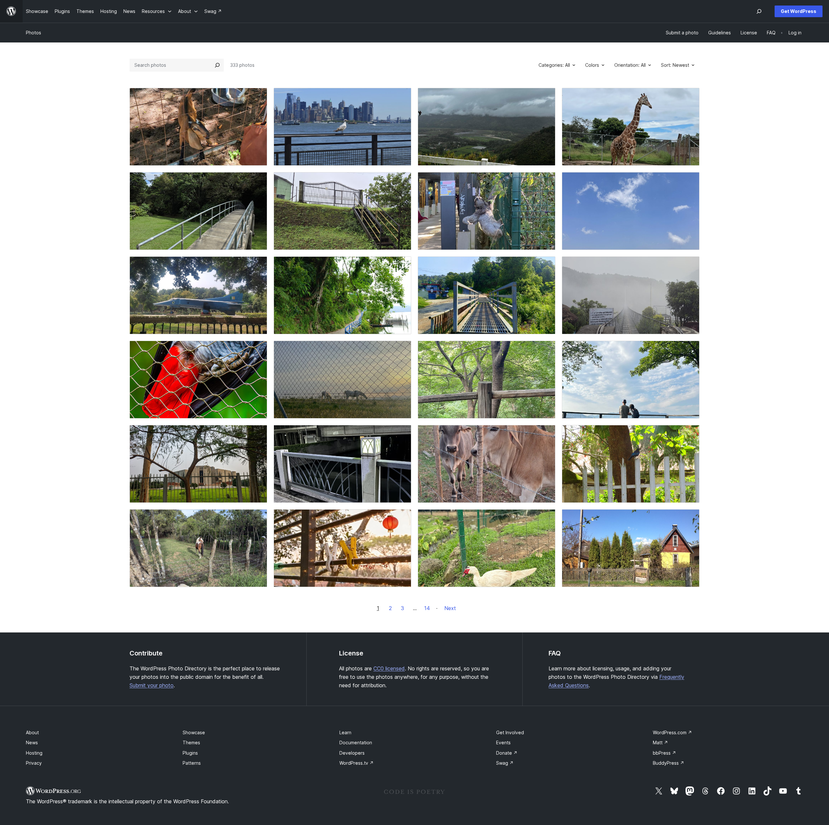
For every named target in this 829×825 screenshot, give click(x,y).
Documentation (355, 742)
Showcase (194, 732)
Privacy (34, 763)
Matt (660, 742)
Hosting (34, 753)
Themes (191, 742)
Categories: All (554, 65)
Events (503, 742)
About (32, 732)
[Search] (217, 65)
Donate (506, 753)
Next (450, 608)
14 (427, 608)
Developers (352, 753)
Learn (345, 732)
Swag (505, 763)
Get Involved (510, 732)
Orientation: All (630, 65)
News (32, 742)
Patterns (192, 763)
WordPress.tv (356, 763)
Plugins (190, 753)
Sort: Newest (675, 65)
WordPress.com (672, 732)
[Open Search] (759, 11)
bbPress (664, 753)
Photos (33, 32)
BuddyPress (668, 763)
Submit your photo (152, 685)
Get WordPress (798, 11)
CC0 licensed (389, 668)
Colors (592, 65)
